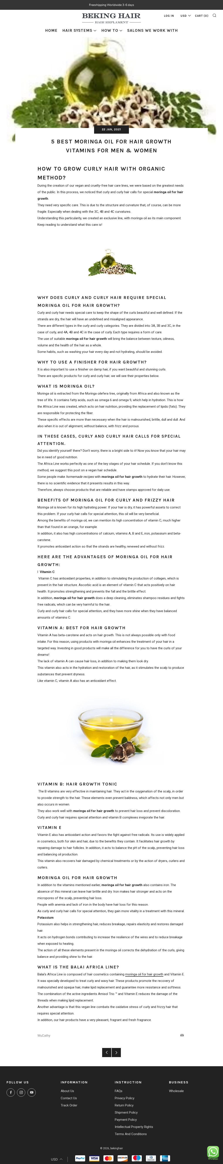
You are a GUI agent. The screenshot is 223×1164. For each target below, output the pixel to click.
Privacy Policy (124, 1098)
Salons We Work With (152, 30)
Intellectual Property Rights (134, 1127)
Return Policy (124, 1105)
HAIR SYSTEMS (77, 30)
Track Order (69, 1105)
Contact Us (69, 1098)
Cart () (201, 15)
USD (184, 15)
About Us (67, 1091)
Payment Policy (126, 1120)
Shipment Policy (126, 1112)
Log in (169, 15)
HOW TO (109, 30)
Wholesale (176, 1091)
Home (51, 30)
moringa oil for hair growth (144, 974)
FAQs (118, 1091)
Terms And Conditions (131, 1134)
